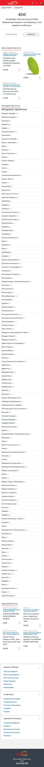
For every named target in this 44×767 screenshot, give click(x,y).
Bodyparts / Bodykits (8, 113)
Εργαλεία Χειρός (7, 307)
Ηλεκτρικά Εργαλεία (8, 419)
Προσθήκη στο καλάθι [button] (17, 70)
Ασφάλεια (5, 209)
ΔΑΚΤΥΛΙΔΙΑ (6, 252)
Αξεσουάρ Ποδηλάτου (9, 197)
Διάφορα (5, 256)
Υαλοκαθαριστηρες (8, 296)
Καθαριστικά (6, 52)
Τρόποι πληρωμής (10, 681)
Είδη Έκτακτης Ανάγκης (10, 219)
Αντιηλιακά (5, 271)
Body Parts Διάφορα (8, 117)
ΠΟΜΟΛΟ (5, 511)
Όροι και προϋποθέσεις (11, 675)
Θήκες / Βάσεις (7, 329)
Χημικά (4, 592)
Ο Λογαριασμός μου (10, 702)
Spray (4, 552)
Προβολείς (5, 515)
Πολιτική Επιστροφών (11, 678)
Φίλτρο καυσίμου (7, 541)
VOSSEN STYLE (7, 387)
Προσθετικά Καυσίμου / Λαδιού (12, 518)
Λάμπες (4, 478)
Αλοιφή (4, 556)
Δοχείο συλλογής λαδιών (10, 260)
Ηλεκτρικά (5, 394)
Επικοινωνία (8, 684)
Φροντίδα (13, 52)
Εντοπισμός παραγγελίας (12, 705)
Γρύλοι (4, 248)
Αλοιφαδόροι (6, 186)
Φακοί (4, 241)
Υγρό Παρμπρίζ (7, 300)
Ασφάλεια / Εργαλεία (9, 216)
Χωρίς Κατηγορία (8, 595)
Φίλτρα (4, 182)
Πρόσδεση (5, 227)
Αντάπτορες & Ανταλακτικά (11, 175)
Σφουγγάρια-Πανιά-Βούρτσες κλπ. (13, 467)
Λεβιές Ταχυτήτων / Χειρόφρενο (13, 343)
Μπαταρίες (5, 438)
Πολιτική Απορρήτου (11, 671)
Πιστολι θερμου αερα (9, 504)
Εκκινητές (5, 412)
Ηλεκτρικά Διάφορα (9, 416)
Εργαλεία (5, 303)
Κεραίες (4, 430)
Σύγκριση (7, 711)
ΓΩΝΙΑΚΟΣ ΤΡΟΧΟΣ (8, 423)
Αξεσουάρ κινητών (8, 132)
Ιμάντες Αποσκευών (8, 485)
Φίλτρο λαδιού (7, 545)
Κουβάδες (5, 581)
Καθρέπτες (5, 124)
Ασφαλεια (5, 205)
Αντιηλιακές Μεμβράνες (12, 723)
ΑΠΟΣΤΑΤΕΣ (6, 201)
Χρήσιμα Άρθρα (9, 687)
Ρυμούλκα (5, 522)
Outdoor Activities (8, 161)
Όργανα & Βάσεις (7, 350)
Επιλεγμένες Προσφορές (12, 699)
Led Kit (4, 459)
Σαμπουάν (5, 577)
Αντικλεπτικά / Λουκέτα (10, 212)
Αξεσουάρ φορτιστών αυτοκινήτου (14, 408)
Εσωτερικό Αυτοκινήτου (10, 314)
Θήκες (4, 146)
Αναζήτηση (33, 3)
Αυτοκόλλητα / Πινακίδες (10, 274)
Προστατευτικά (7, 289)
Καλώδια (5, 150)
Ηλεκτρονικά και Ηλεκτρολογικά (13, 452)
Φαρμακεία (5, 245)
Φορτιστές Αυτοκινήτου (10, 445)
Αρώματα (5, 566)
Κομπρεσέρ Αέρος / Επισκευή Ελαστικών (15, 281)
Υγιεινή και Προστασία (9, 237)
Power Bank (6, 135)
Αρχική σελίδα (6, 7)
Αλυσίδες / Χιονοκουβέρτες (11, 267)
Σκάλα (4, 526)
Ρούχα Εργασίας (7, 311)
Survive (4, 168)
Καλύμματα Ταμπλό (8, 336)
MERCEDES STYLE (7, 372)
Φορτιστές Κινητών (8, 153)
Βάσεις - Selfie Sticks (9, 142)
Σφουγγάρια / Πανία (28, 52)
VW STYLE (5, 390)
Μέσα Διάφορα (7, 347)
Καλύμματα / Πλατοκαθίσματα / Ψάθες (15, 332)
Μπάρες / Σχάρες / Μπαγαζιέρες (12, 482)
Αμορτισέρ (5, 190)
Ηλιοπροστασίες (7, 325)
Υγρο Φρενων (6, 533)
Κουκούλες (5, 285)
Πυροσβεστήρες (7, 230)
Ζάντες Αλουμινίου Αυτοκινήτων (13, 361)
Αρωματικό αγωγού (8, 570)
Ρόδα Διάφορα (7, 292)
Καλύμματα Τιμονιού (8, 340)
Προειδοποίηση (7, 223)
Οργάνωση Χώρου (8, 354)
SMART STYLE (6, 379)
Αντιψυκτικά (6, 563)
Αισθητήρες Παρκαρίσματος (11, 401)
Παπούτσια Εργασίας (9, 500)
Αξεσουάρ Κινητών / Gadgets (11, 405)
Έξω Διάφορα (6, 278)
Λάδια (4, 584)
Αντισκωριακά (6, 559)
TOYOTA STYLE (6, 383)
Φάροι (4, 537)
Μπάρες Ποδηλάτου (8, 489)
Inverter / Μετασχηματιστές (11, 398)
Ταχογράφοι (6, 234)
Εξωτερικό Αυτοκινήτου (10, 263)
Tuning (4, 172)
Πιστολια (5, 507)
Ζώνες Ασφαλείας (8, 321)
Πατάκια (5, 358)
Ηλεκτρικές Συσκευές (9, 427)
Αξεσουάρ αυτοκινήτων (10, 194)
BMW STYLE (5, 369)
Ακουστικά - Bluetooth (9, 139)
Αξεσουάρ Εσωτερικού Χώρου (12, 318)
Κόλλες (4, 474)
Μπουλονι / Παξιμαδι (9, 492)
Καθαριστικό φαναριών (10, 470)
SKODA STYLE (6, 376)
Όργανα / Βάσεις (7, 179)
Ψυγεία (4, 448)
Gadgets (4, 128)
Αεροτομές (5, 121)
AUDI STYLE (5, 365)
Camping (5, 164)
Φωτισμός (5, 456)
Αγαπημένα (7, 708)
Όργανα (4, 157)
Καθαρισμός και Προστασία (11, 463)
